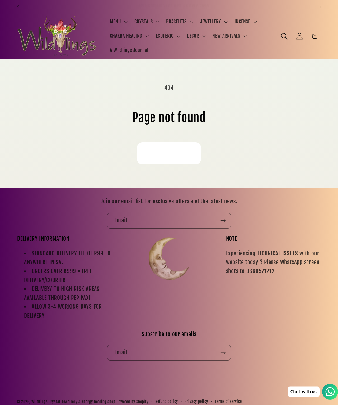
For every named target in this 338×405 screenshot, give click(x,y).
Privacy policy (196, 401)
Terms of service (228, 401)
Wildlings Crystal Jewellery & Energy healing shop (73, 401)
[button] (118, 22)
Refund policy (166, 401)
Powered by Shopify (132, 401)
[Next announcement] (320, 6)
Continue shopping (169, 153)
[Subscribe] (223, 221)
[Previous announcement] (18, 6)
